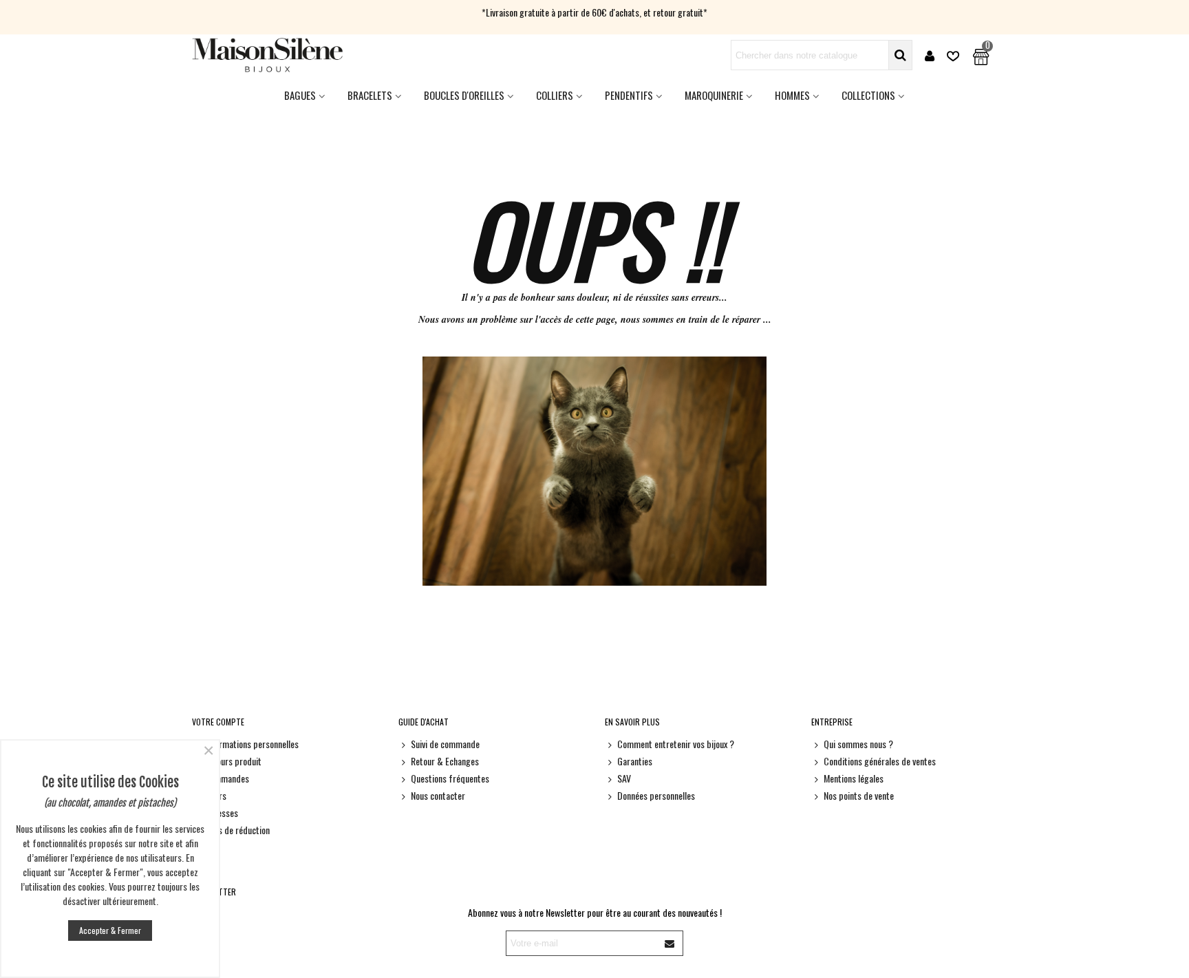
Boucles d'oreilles (464, 95)
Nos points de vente (859, 795)
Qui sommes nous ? (858, 743)
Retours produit (232, 761)
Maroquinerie (714, 95)
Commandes (226, 778)
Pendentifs (629, 95)
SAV (624, 778)
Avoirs (215, 795)
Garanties (634, 761)
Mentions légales (853, 778)
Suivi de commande (445, 743)
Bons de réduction (237, 829)
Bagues (300, 95)
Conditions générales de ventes (880, 761)
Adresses (221, 812)
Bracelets (369, 95)
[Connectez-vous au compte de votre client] (929, 55)
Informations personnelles (251, 743)
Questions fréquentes (450, 778)
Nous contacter (438, 795)
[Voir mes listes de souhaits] (954, 55)
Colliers (554, 95)
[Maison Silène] (267, 55)
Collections (868, 95)
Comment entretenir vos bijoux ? (675, 743)
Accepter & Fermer (110, 930)
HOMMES (792, 95)
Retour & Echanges (445, 761)
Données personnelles (656, 795)
